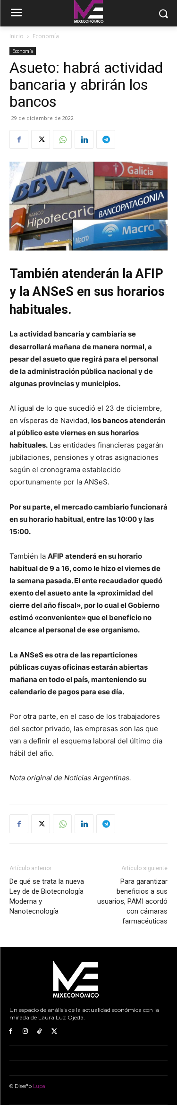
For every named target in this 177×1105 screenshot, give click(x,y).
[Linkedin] (84, 139)
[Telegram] (105, 139)
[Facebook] (18, 139)
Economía (46, 36)
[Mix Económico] (88, 979)
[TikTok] (40, 1031)
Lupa (39, 1086)
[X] (40, 139)
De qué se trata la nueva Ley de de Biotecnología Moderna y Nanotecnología (46, 896)
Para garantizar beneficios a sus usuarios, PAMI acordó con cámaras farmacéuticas (132, 901)
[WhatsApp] (62, 139)
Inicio (16, 36)
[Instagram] (25, 1031)
